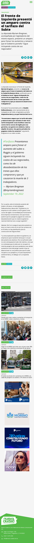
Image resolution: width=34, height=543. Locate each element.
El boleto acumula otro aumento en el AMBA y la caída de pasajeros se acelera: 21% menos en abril (16, 376)
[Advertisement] (17, 491)
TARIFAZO (5, 7)
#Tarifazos (8, 141)
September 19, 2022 (13, 193)
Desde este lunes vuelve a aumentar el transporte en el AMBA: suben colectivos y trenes (16, 318)
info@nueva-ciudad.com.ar (11, 538)
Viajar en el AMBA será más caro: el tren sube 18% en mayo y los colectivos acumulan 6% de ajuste (16, 347)
